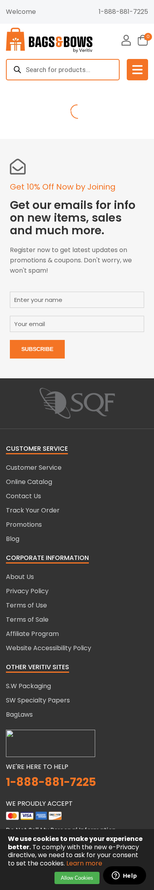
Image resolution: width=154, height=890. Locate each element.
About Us (20, 576)
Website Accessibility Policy (48, 648)
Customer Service (34, 467)
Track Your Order (33, 510)
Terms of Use (26, 605)
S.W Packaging (28, 686)
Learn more (84, 863)
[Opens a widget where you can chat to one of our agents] (124, 876)
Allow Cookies (77, 878)
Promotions (24, 524)
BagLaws (19, 714)
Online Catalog (29, 481)
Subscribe (37, 349)
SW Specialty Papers (38, 700)
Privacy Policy (27, 591)
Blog (12, 538)
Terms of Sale (27, 619)
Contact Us (23, 496)
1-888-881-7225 (123, 11)
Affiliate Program (32, 633)
